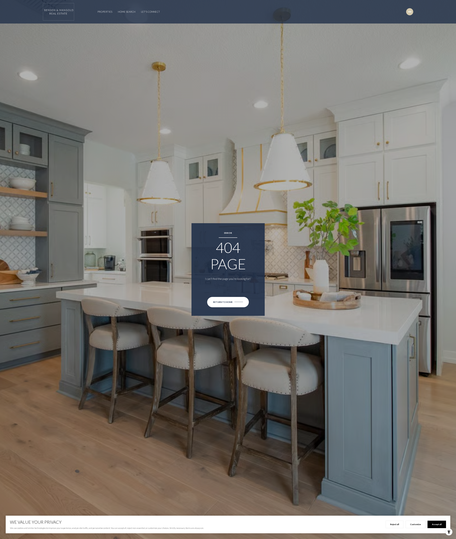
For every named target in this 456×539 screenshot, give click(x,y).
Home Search (126, 11)
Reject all (394, 524)
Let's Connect (150, 11)
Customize (415, 524)
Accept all (437, 524)
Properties (104, 11)
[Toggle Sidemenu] (409, 11)
